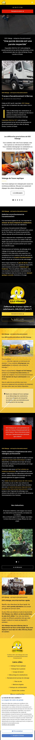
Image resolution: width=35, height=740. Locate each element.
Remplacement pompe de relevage (18, 678)
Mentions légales (18, 684)
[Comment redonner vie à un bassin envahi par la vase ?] (17, 542)
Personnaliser (18, 731)
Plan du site (18, 681)
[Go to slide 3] (17, 200)
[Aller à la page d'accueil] (4, 2)
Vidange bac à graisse (18, 669)
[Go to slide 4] (19, 200)
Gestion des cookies (18, 690)
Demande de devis (17, 11)
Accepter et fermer (18, 735)
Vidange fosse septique (18, 666)
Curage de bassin (18, 672)
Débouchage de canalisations (18, 675)
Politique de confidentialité (18, 687)
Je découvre (18, 567)
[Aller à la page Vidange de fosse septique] (17, 163)
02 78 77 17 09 (17, 7)
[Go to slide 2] (15, 200)
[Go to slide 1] (13, 200)
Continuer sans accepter (8, 724)
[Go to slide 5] (22, 200)
